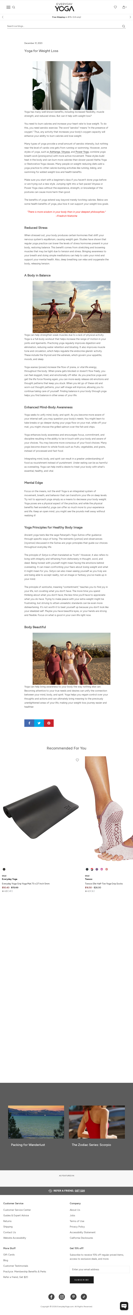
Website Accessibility (14, 1237)
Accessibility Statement (83, 1232)
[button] (7, 891)
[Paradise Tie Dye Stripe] (101, 869)
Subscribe (81, 1280)
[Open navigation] (8, 7)
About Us (75, 1209)
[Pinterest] (73, 1297)
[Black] (4, 869)
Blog (5, 1260)
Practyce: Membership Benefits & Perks (24, 1271)
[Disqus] (66, 941)
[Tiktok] (84, 1297)
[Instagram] (62, 1297)
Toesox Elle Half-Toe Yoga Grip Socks (104, 883)
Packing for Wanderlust (28, 1145)
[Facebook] (51, 1297)
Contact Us (9, 1232)
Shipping (8, 1226)
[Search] (13, 7)
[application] (124, 1306)
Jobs (72, 1215)
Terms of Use (77, 1221)
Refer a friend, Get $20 (15, 1277)
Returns (7, 1221)
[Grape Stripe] (97, 869)
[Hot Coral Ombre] (106, 869)
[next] (130, 17)
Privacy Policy (77, 1226)
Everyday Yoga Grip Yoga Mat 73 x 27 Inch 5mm (26, 883)
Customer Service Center (17, 1209)
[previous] (3, 17)
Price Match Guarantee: (67, 17)
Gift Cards (9, 1254)
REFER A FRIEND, (69, 1190)
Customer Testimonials (15, 1265)
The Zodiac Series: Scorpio (91, 1145)
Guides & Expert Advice (16, 1215)
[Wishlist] (115, 7)
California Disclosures (81, 1237)
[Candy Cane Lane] (92, 869)
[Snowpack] (87, 869)
